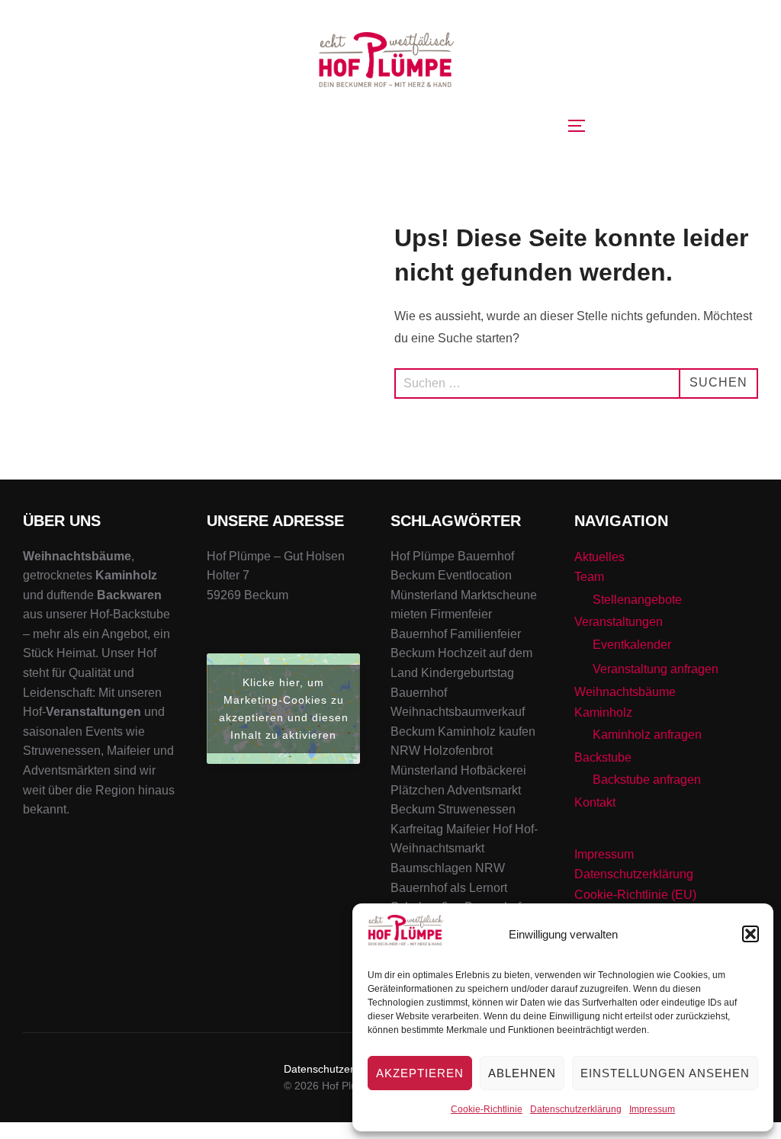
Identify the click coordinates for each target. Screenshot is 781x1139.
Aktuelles (599, 556)
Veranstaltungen (618, 621)
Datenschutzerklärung (576, 1109)
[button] (750, 934)
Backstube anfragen (647, 779)
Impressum (652, 1109)
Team (589, 576)
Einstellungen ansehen (665, 1073)
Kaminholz (603, 712)
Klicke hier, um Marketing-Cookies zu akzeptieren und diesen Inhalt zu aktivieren (284, 708)
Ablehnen (522, 1073)
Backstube (603, 757)
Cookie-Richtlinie (486, 1109)
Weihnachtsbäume (625, 691)
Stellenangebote (637, 599)
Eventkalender (632, 644)
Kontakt (594, 802)
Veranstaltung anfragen (655, 669)
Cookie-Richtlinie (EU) (635, 894)
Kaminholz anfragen (647, 734)
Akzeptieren (420, 1073)
